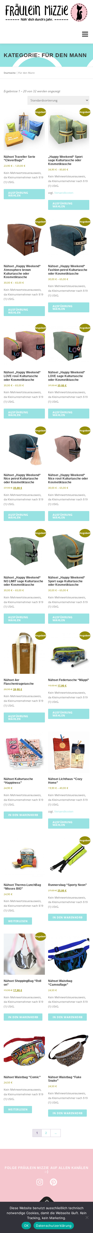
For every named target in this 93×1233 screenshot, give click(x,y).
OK (26, 1226)
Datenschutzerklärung (53, 1226)
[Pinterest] (53, 1182)
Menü (85, 34)
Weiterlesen (18, 921)
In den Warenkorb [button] (23, 815)
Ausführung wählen (18, 194)
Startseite (10, 72)
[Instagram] (39, 1182)
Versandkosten (63, 193)
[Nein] (86, 1217)
